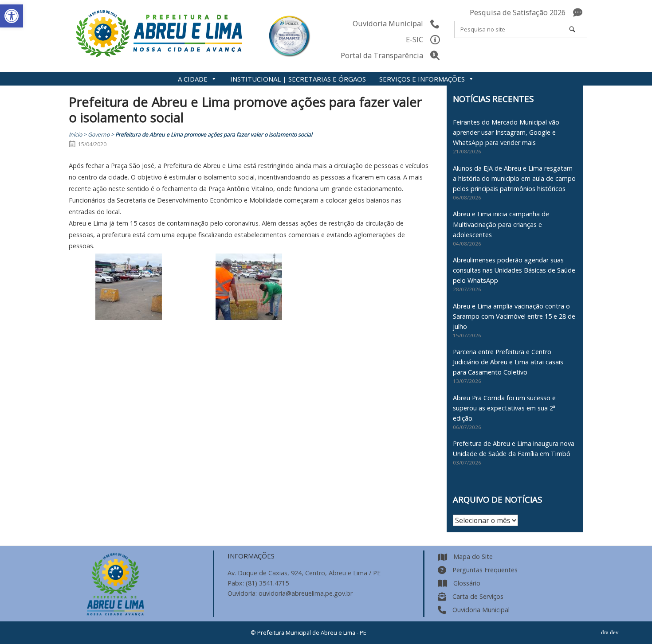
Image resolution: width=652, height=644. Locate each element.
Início (75, 134)
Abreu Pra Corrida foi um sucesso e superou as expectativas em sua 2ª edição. (504, 408)
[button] (11, 15)
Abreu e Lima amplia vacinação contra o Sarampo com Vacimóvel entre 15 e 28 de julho (514, 316)
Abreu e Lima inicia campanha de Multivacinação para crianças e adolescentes (501, 224)
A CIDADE (193, 78)
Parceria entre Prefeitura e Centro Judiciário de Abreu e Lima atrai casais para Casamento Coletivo (508, 361)
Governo (99, 134)
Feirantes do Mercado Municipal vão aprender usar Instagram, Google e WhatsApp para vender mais (506, 132)
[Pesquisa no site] (572, 29)
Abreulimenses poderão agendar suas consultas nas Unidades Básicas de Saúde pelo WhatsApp (514, 270)
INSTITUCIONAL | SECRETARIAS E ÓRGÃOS (298, 78)
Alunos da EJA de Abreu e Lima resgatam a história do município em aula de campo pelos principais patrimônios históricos (514, 178)
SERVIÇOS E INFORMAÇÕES (422, 78)
